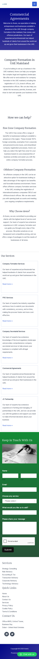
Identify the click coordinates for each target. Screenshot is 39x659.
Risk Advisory (7, 572)
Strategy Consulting (9, 569)
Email (5, 485)
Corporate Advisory (9, 581)
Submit (8, 549)
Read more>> (7, 284)
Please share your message (14, 519)
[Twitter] (12, 634)
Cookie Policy (7, 609)
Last (22, 479)
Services (5, 603)
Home (4, 594)
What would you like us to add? (16, 508)
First (3, 479)
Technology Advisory (10, 584)
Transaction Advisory (10, 578)
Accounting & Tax (8, 575)
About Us (5, 597)
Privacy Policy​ (7, 606)
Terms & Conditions (9, 612)
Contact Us (6, 600)
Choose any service (11, 496)
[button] (27, 654)
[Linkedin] (6, 634)
